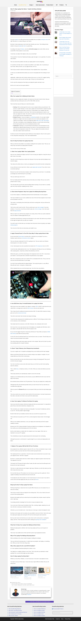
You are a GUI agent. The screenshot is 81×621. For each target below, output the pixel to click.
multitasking (33, 117)
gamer (16, 39)
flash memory (30, 308)
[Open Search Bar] (66, 5)
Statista (22, 49)
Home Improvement (40, 4)
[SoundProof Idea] (40, 1)
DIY (57, 4)
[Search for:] (63, 76)
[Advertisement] (63, 66)
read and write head (22, 313)
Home (15, 4)
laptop (20, 45)
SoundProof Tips (22, 4)
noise (24, 45)
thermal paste (21, 236)
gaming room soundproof (41, 519)
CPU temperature (39, 246)
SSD (36, 306)
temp (17, 368)
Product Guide (49, 4)
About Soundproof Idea (49, 618)
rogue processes (17, 210)
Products (62, 4)
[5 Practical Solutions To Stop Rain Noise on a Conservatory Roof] (16, 570)
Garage (31, 4)
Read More (29, 594)
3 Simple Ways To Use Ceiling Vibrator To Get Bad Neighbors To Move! (65, 33)
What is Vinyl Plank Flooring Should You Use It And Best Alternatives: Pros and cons (64, 49)
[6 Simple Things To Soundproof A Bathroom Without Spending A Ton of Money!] (30, 570)
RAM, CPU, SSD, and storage (42, 120)
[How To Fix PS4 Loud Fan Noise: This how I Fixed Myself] (44, 570)
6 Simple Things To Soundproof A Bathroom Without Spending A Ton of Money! (30, 575)
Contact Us (58, 618)
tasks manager (40, 207)
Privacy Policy (67, 618)
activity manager (37, 209)
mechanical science (26, 238)
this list (36, 479)
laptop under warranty (36, 167)
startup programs (14, 225)
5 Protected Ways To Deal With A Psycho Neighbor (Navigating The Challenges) (65, 54)
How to (19, 582)
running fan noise (44, 39)
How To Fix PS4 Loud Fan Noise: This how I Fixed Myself (22, 583)
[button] (27, 5)
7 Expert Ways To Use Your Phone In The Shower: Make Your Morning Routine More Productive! (65, 43)
